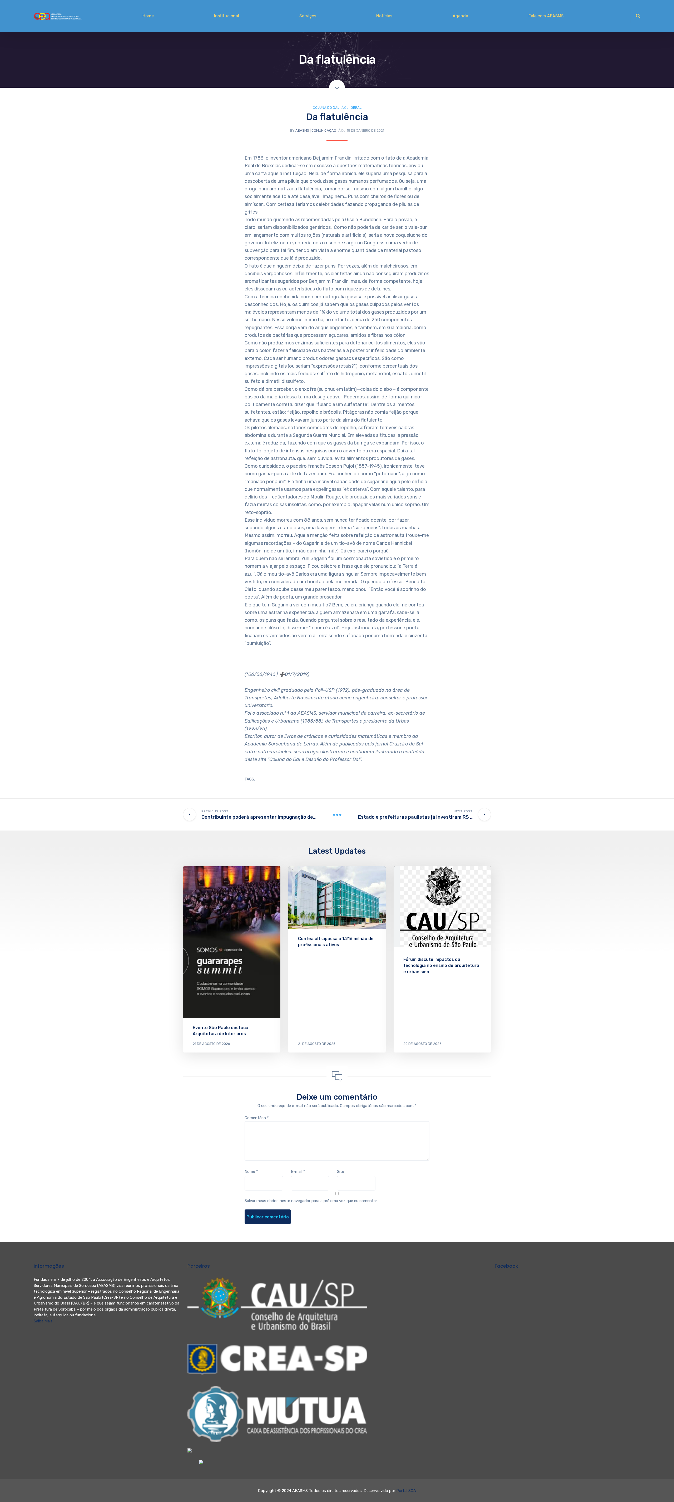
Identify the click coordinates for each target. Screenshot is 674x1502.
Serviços (307, 15)
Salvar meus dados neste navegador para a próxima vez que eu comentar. (311, 1200)
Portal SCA (406, 1490)
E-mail (298, 1171)
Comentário (257, 1117)
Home (148, 15)
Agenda (460, 15)
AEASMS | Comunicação (315, 130)
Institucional (226, 15)
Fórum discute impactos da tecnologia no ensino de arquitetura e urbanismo (441, 965)
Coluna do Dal (326, 108)
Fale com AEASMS (546, 15)
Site (340, 1171)
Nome (251, 1171)
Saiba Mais (43, 1321)
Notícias (384, 15)
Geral (356, 108)
